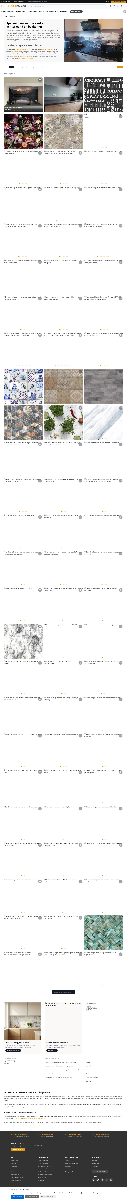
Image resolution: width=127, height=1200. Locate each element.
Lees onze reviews (101, 1171)
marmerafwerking (47, 49)
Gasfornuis (89, 1011)
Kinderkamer (90, 1070)
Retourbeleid (42, 1177)
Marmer (82, 67)
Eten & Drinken (56, 67)
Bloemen (46, 67)
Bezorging (68, 1166)
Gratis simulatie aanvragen (46, 1169)
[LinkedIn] (111, 1180)
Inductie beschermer (17, 1177)
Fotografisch (67, 67)
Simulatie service (91, 1007)
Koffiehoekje (7, 1062)
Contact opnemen (43, 1160)
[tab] (14, 110)
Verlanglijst (95, 1166)
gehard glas (41, 1118)
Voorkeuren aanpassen (47, 1196)
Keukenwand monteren (45, 1174)
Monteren (89, 1010)
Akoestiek (14, 1166)
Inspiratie (14, 1183)
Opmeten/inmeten (91, 1008)
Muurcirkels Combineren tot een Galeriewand (58, 1074)
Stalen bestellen (16, 1180)
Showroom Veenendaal (71, 1163)
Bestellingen (95, 1163)
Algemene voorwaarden (72, 1169)
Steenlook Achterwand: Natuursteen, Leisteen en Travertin (62, 1070)
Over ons (67, 1160)
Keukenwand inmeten (44, 1172)
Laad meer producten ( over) (63, 992)
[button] (125, 12)
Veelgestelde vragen (44, 1166)
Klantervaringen (90, 1074)
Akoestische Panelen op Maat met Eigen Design (59, 1078)
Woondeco (89, 1081)
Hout (75, 67)
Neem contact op (18, 1149)
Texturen (112, 67)
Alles (11, 67)
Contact (107, 1)
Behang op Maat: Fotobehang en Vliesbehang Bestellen (61, 1062)
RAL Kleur (6, 1063)
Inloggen (94, 1160)
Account (111, 6)
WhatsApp (41, 1180)
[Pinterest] (102, 1180)
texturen (15, 56)
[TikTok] (106, 1180)
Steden (104, 67)
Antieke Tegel (20, 67)
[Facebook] (93, 1180)
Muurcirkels (14, 1169)
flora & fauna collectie (25, 58)
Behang (88, 1062)
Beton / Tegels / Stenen (34, 67)
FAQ (118, 6)
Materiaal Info (90, 1006)
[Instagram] (98, 1180)
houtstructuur (16, 52)
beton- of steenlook (23, 49)
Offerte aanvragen (43, 1163)
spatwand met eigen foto (17, 37)
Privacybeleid (69, 1172)
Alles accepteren (17, 1196)
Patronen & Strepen (93, 67)
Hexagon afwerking (9, 1061)
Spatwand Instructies (92, 1078)
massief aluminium (30, 1118)
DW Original (18, 1118)
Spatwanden (15, 1160)
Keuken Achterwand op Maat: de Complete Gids (59, 1066)
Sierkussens (14, 1172)
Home (5, 16)
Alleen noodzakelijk (31, 1196)
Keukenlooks (89, 1066)
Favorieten (114, 6)
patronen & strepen (26, 56)
